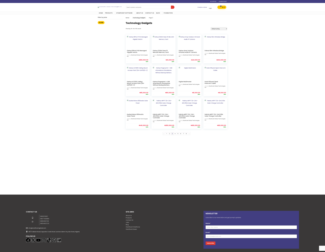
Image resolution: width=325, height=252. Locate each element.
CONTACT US (149, 13)
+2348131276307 (223, 1)
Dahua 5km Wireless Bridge (214, 51)
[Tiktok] (49, 240)
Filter (101, 22)
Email (208, 232)
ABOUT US (139, 13)
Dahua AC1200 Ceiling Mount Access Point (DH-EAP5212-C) (135, 83)
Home (127, 18)
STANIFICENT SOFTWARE (124, 13)
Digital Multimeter (185, 82)
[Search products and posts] (172, 7)
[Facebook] (28, 240)
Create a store (202, 7)
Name (208, 223)
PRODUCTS (108, 13)
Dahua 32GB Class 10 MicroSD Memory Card (161, 51)
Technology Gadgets (139, 18)
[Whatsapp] (54, 240)
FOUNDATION (168, 13)
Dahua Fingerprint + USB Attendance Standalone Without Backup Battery (161, 83)
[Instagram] (43, 240)
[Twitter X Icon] (33, 240)
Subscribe (210, 243)
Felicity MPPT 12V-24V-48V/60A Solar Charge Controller (187, 116)
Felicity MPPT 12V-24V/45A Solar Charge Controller (214, 115)
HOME (101, 13)
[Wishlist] (214, 7)
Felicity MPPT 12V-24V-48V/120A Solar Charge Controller (161, 116)
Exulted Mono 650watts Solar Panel (135, 115)
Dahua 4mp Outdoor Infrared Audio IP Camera (188, 51)
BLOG (158, 13)
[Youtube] (38, 240)
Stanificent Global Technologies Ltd (137, 55)
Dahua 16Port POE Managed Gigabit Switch (137, 51)
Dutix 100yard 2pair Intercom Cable (211, 82)
